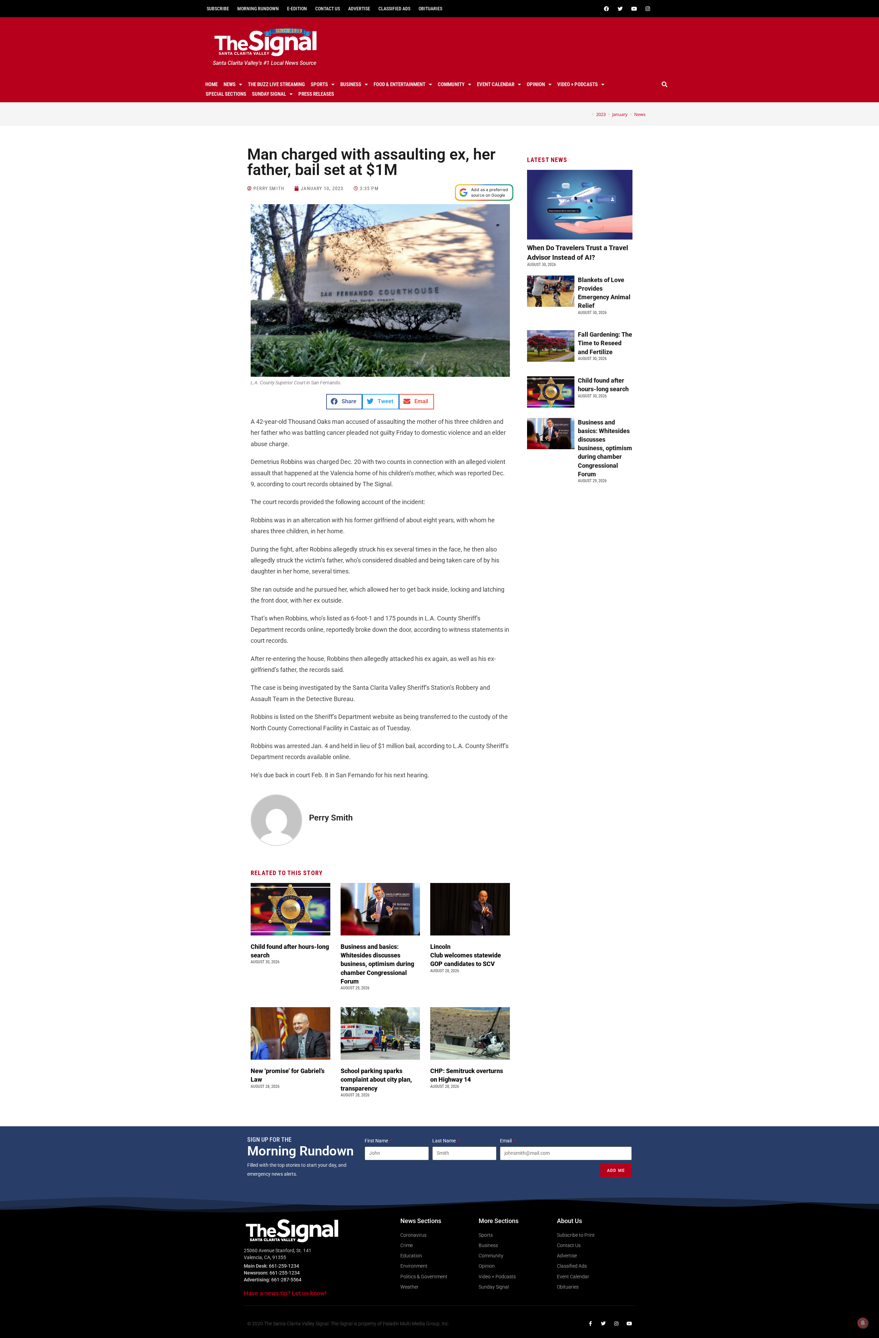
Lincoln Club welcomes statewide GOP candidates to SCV (465, 955)
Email (506, 1140)
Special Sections (226, 94)
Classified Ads (394, 8)
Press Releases (316, 94)
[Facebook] (606, 8)
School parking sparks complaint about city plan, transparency (376, 1079)
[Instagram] (647, 8)
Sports (319, 84)
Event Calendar (495, 84)
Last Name (444, 1140)
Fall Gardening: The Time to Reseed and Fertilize (605, 343)
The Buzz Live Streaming (276, 84)
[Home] (588, 114)
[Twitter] (620, 8)
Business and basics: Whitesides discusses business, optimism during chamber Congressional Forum (377, 964)
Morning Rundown (258, 8)
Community (451, 84)
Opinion (536, 84)
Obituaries (430, 8)
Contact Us (327, 8)
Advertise (359, 8)
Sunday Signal (269, 94)
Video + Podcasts (577, 84)
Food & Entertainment (399, 84)
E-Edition (297, 8)
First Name (377, 1140)
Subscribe (218, 8)
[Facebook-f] (590, 1323)
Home (211, 84)
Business (350, 84)
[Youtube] (634, 8)
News (230, 84)
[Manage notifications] (862, 1322)
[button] (665, 84)
